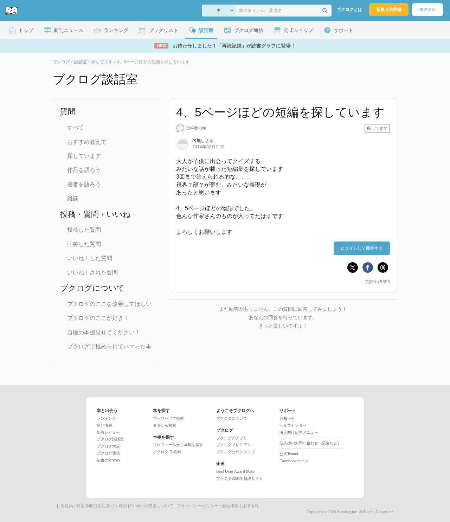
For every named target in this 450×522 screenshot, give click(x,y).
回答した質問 (84, 244)
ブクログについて (231, 418)
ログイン (427, 9)
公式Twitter (288, 454)
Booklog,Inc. (347, 512)
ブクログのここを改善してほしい (109, 304)
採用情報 (250, 505)
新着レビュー (108, 432)
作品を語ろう (84, 170)
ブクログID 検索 (167, 452)
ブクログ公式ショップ (235, 452)
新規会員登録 (388, 9)
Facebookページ (293, 461)
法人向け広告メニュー (298, 432)
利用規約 (64, 505)
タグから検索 (164, 425)
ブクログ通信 (108, 453)
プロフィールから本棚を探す (178, 445)
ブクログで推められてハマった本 (109, 346)
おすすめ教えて (87, 142)
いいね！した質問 (89, 258)
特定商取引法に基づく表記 (101, 505)
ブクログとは (349, 9)
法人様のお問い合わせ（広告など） (310, 443)
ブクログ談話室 (110, 439)
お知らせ (287, 418)
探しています (84, 156)
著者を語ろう (84, 184)
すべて (75, 127)
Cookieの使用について (151, 505)
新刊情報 (104, 425)
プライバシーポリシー (197, 505)
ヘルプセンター (293, 425)
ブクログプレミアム (233, 445)
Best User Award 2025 (235, 471)
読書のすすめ (108, 460)
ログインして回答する (362, 248)
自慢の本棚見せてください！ (103, 332)
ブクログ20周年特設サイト (239, 478)
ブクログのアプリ (231, 438)
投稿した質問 (84, 230)
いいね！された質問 (92, 273)
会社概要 (230, 505)
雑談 (72, 198)
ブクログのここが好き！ (98, 318)
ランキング (106, 418)
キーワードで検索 (168, 418)
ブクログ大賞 (108, 446)
